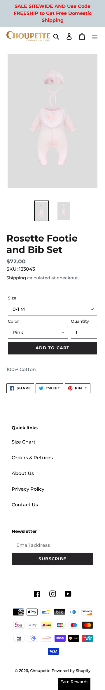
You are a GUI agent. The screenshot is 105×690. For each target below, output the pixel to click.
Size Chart (24, 442)
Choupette (40, 670)
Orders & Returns (32, 457)
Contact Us (25, 505)
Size (12, 298)
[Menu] (94, 36)
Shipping (16, 278)
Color (13, 321)
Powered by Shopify (71, 670)
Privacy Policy (28, 489)
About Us (23, 473)
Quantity (80, 321)
